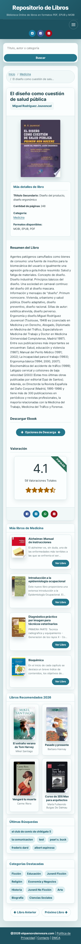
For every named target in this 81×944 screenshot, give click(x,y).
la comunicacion (22, 839)
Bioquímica (36, 660)
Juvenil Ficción (56, 873)
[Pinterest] (48, 33)
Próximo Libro (54, 912)
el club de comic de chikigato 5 (31, 831)
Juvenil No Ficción (39, 889)
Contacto (43, 938)
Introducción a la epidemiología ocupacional (46, 579)
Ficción (16, 873)
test (41, 839)
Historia (17, 889)
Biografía (17, 897)
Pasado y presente (57, 744)
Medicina (25, 74)
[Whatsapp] (45, 514)
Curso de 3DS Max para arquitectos (57, 798)
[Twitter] (32, 33)
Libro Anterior (26, 912)
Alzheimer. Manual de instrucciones (41, 540)
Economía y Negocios (42, 881)
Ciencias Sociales (40, 897)
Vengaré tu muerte (24, 799)
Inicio (12, 74)
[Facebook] (40, 33)
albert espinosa (44, 847)
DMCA (56, 938)
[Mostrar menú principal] (73, 24)
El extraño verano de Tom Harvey (24, 745)
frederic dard (20, 847)
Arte (60, 889)
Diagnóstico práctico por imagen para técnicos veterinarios (42, 620)
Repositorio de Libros (40, 7)
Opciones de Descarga (40, 432)
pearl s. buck (58, 839)
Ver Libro (60, 563)
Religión (17, 881)
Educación (34, 873)
